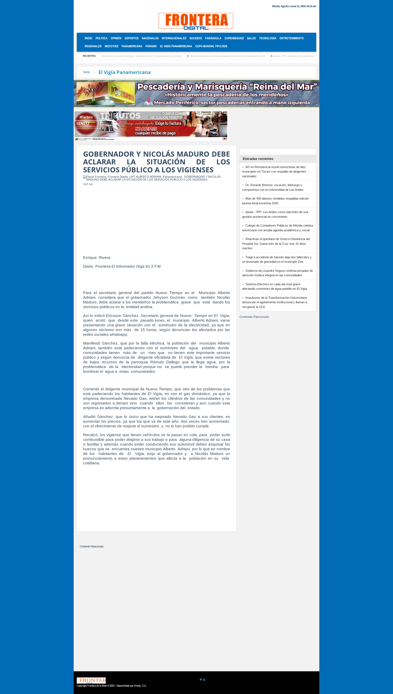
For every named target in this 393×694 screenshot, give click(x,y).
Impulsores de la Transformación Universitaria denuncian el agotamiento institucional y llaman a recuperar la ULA (274, 302)
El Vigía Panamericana (176, 46)
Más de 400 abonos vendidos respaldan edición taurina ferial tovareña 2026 (209, 55)
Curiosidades (234, 38)
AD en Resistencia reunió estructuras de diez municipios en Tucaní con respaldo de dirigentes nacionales (274, 171)
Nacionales (150, 38)
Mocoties (111, 46)
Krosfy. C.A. (140, 685)
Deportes (132, 38)
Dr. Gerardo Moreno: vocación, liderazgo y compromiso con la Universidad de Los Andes (120, 55)
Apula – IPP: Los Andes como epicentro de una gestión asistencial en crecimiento (296, 55)
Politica (101, 38)
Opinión (116, 38)
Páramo (151, 46)
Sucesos (196, 38)
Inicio (89, 38)
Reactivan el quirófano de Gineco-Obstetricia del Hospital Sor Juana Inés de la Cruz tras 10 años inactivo (276, 243)
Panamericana (132, 46)
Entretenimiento (292, 38)
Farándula (213, 38)
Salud (251, 38)
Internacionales (174, 38)
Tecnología (267, 38)
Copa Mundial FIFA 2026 (211, 46)
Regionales (93, 46)
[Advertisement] (156, 218)
